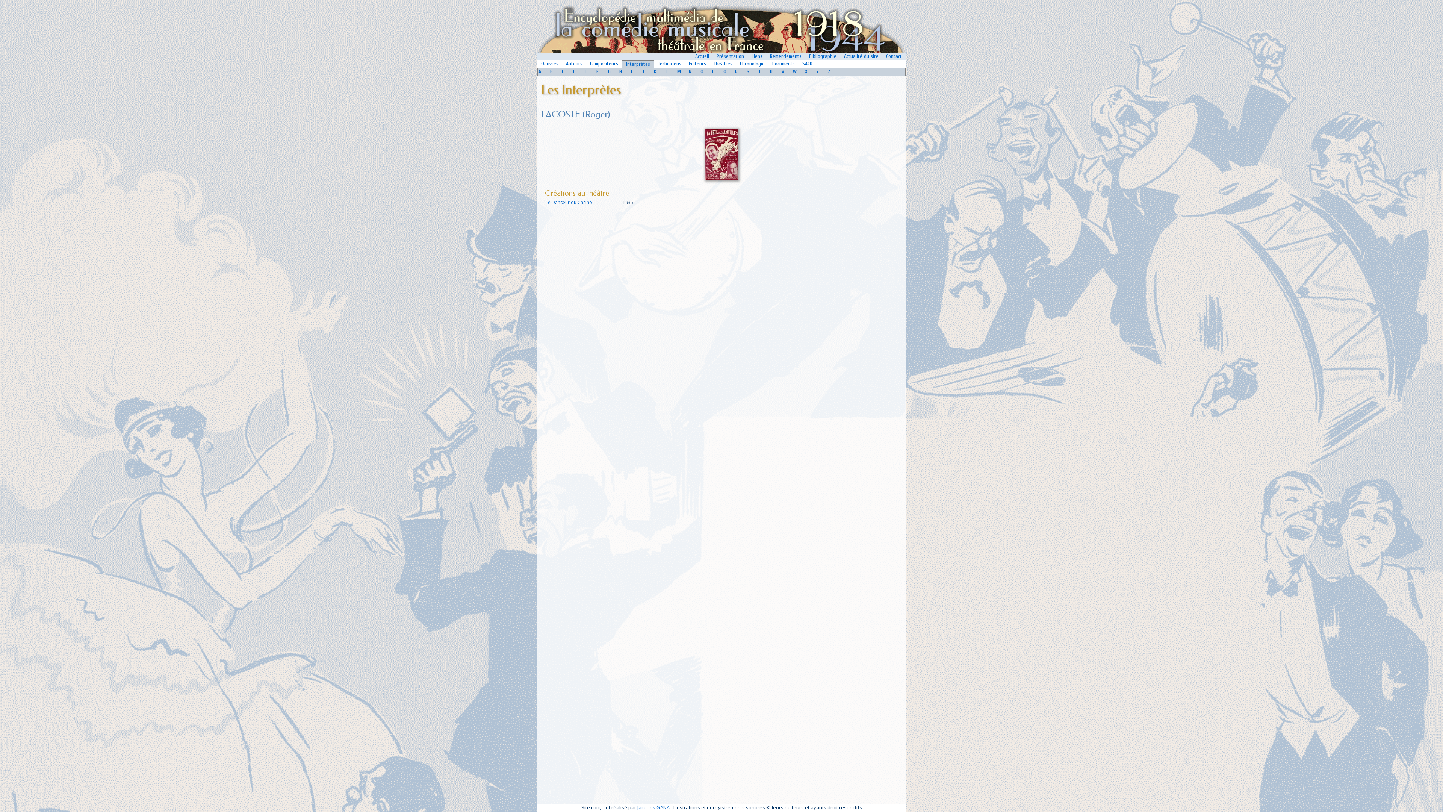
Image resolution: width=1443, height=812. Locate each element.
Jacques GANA (653, 807)
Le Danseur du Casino (569, 202)
